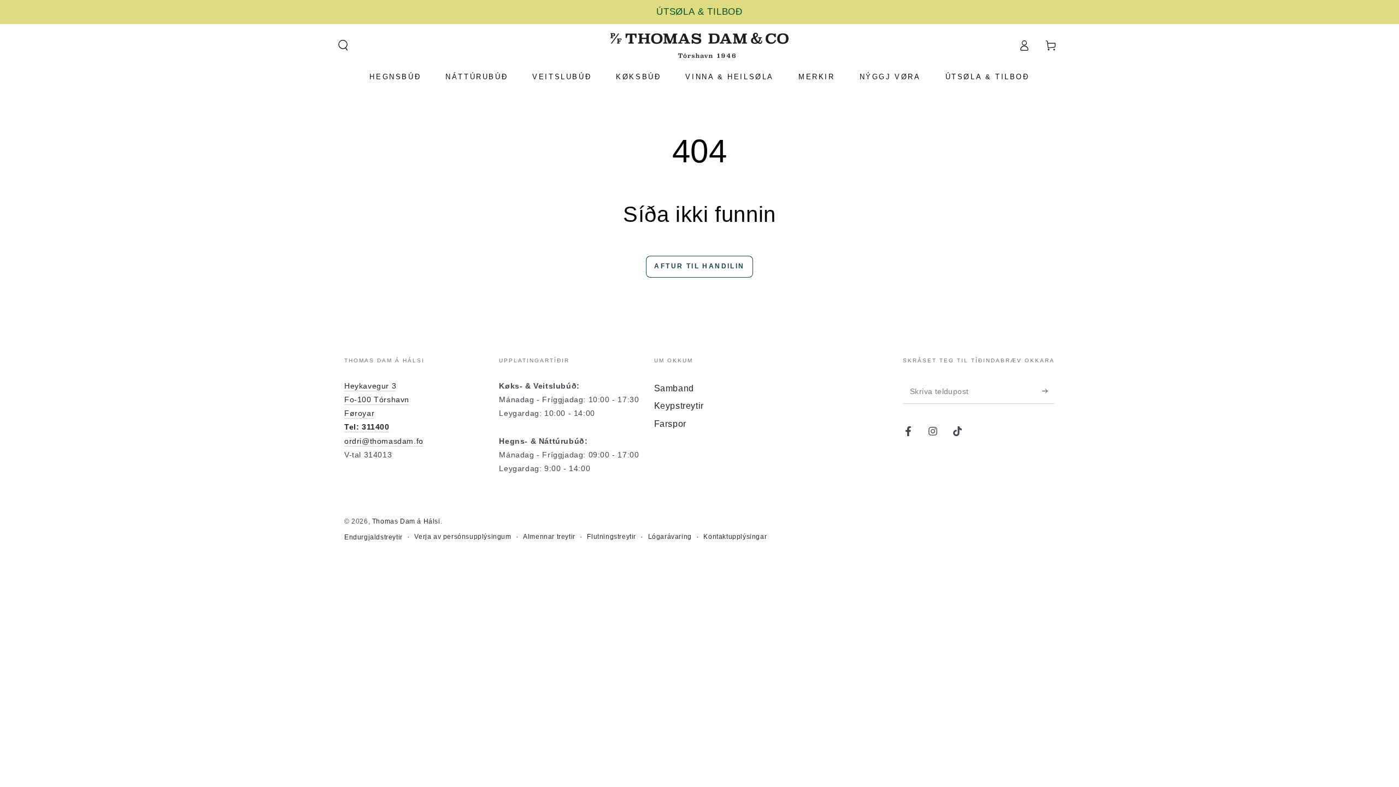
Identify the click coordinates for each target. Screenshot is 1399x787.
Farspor (670, 423)
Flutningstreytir (611, 537)
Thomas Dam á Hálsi (406, 521)
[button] (343, 45)
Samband (674, 388)
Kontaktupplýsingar (735, 537)
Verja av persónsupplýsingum (462, 537)
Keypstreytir (679, 405)
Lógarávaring (670, 537)
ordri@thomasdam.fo (384, 441)
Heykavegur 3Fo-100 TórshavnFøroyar (376, 399)
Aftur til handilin (699, 266)
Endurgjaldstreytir (373, 537)
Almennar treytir (549, 537)
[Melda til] (1048, 391)
